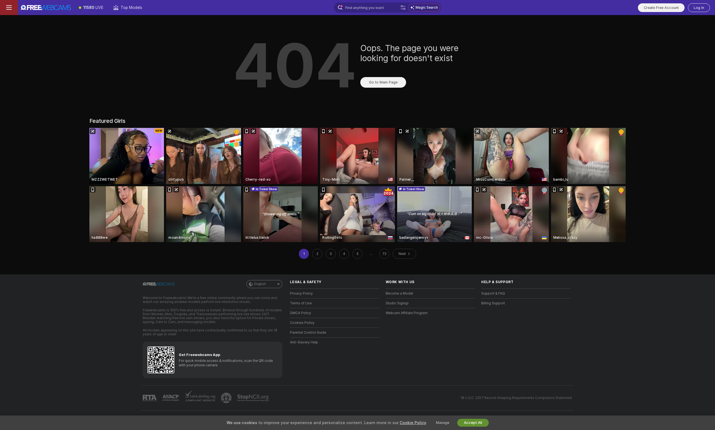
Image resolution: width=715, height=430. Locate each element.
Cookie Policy (413, 423)
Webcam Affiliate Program (407, 313)
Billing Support (493, 303)
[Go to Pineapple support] (227, 398)
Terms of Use (301, 303)
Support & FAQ (493, 293)
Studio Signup (397, 303)
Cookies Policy (302, 323)
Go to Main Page (383, 82)
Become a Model (399, 293)
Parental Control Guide (308, 333)
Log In (699, 8)
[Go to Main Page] (46, 7)
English (260, 284)
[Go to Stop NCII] (253, 398)
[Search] (403, 7)
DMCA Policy (300, 313)
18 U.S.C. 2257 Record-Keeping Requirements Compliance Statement (516, 398)
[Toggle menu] (9, 7)
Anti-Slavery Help (304, 342)
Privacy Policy (301, 293)
